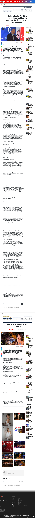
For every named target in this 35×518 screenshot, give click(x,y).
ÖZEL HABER (19, 1)
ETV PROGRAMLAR (9, 1)
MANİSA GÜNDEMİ (19, 505)
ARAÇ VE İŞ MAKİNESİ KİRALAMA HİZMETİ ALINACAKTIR (30, 96)
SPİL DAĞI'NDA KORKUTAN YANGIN (30, 125)
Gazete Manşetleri (25, 505)
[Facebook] (0, 500)
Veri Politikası (2, 506)
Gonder (22, 303)
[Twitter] (2, 500)
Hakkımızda (2, 504)
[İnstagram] (3, 500)
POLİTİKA (5, 4)
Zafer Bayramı (5, 373)
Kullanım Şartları (2, 509)
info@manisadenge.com (11, 473)
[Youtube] (5, 500)
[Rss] (8, 500)
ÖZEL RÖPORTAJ (24, 1)
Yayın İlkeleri (2, 505)
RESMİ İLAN (14, 1)
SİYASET (19, 503)
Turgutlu (4, 358)
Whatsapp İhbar (2, 510)
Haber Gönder (2, 511)
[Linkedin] (6, 500)
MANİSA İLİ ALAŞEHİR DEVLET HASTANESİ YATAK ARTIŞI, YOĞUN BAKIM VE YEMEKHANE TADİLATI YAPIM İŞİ (30, 89)
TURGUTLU (5, 313)
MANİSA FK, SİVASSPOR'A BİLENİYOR (30, 108)
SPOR (19, 504)
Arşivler (14, 502)
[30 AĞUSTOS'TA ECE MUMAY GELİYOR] (12, 338)
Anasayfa (2, 4)
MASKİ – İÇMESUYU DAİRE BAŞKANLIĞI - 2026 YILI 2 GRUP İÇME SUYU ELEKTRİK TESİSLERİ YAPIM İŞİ (30, 80)
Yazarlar (14, 501)
